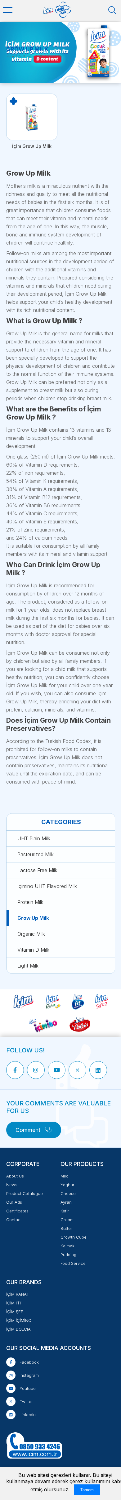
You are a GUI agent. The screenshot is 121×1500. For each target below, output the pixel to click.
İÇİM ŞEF (14, 1311)
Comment (29, 1130)
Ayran (66, 1202)
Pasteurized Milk (35, 854)
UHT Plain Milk (33, 838)
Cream (67, 1219)
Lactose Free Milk (37, 870)
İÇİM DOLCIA (18, 1329)
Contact (14, 1219)
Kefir (64, 1210)
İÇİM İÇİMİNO (18, 1320)
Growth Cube (73, 1237)
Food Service (73, 1263)
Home (10, 56)
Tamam (87, 1490)
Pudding (68, 1254)
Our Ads (14, 1202)
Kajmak (67, 1245)
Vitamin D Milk (33, 950)
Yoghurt (68, 1184)
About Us (15, 1175)
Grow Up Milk (33, 918)
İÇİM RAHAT (17, 1294)
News (11, 1184)
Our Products (26, 56)
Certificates (17, 1210)
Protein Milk (30, 902)
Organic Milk (31, 934)
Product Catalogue (24, 1193)
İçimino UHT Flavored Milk (47, 886)
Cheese (68, 1193)
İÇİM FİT (14, 1302)
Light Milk (27, 966)
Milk (40, 56)
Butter (66, 1228)
